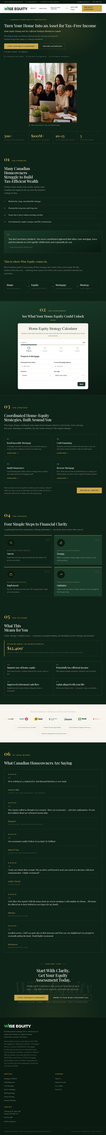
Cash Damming (9, 1086)
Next (81, 384)
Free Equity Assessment (89, 8)
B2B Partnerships (9, 1093)
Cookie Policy (75, 1131)
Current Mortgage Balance (62, 362)
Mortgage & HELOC (10, 1079)
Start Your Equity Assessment (21, 46)
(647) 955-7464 (97, 2)
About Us (58, 1079)
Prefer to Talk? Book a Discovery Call (70, 997)
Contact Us (58, 1089)
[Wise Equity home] (15, 8)
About (33, 8)
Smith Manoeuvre (9, 1082)
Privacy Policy (85, 1131)
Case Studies (59, 1086)
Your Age (57, 371)
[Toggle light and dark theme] (67, 8)
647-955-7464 (8, 1117)
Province (23, 371)
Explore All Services (89, 490)
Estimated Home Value (28, 362)
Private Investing (9, 1097)
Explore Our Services (52, 46)
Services (43, 8)
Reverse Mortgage (9, 1089)
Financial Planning (10, 1100)
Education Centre (55, 8)
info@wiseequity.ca (83, 2)
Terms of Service (96, 1131)
